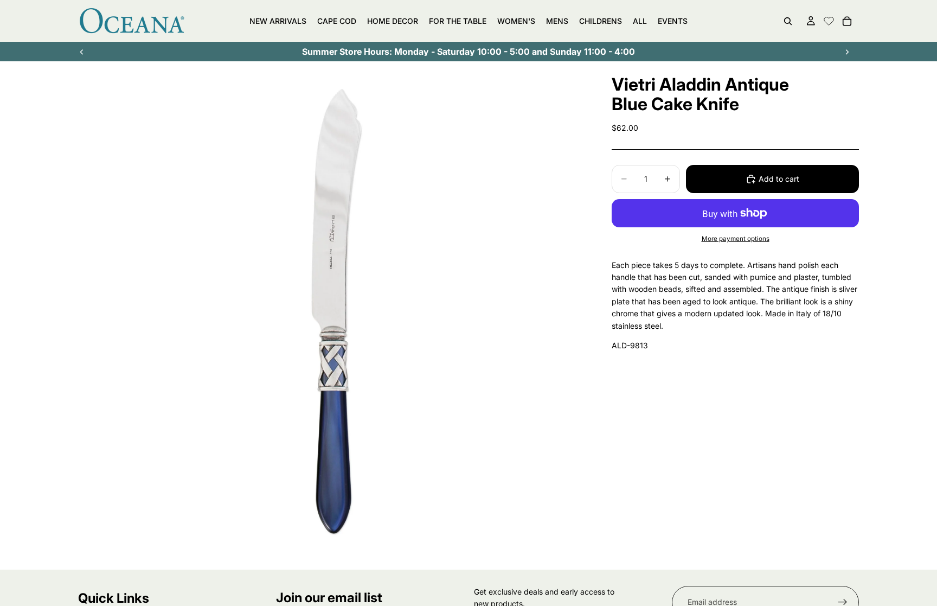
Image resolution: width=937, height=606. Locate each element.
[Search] (788, 21)
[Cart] (847, 21)
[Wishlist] (829, 19)
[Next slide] (847, 51)
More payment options (735, 239)
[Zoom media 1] (332, 316)
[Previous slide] (82, 51)
